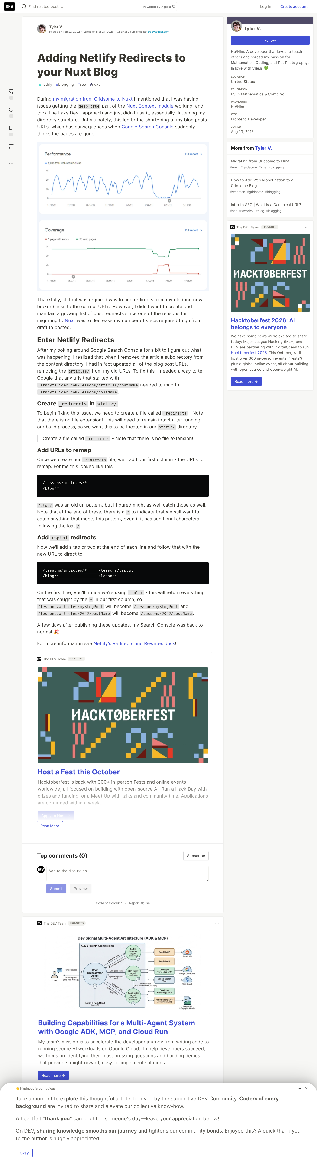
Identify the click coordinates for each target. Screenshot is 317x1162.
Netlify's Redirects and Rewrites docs (134, 643)
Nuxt (70, 320)
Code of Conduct (109, 903)
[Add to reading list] (11, 130)
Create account (294, 6)
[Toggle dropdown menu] (205, 659)
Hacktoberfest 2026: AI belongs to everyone (263, 323)
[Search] (24, 6)
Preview (81, 888)
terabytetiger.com (157, 31)
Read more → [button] (53, 1075)
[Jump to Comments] (11, 112)
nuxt (95, 84)
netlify (45, 84)
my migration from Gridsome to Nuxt (93, 99)
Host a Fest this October (79, 772)
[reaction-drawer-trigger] (11, 93)
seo (82, 84)
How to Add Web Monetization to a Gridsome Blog (261, 186)
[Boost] (11, 146)
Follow (270, 40)
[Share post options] (11, 163)
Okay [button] (24, 1153)
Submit (56, 888)
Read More (49, 825)
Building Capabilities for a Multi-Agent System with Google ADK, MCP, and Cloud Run (116, 1027)
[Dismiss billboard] (306, 1088)
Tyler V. (56, 27)
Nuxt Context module (150, 106)
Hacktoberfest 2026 (249, 352)
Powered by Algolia (157, 7)
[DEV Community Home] (9, 6)
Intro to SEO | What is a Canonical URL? (265, 207)
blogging (65, 84)
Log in (265, 6)
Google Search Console (148, 127)
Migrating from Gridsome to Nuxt (260, 164)
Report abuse (139, 903)
